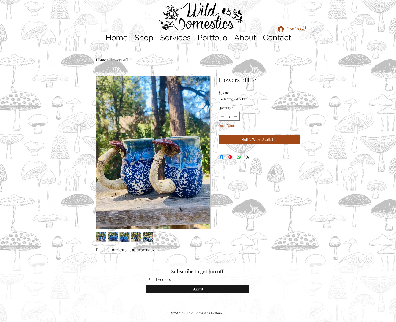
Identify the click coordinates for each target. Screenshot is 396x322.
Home (101, 59)
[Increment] (236, 116)
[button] (303, 28)
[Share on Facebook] (221, 157)
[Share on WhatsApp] (239, 157)
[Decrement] (222, 116)
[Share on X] (247, 157)
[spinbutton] (229, 116)
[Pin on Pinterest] (230, 157)
